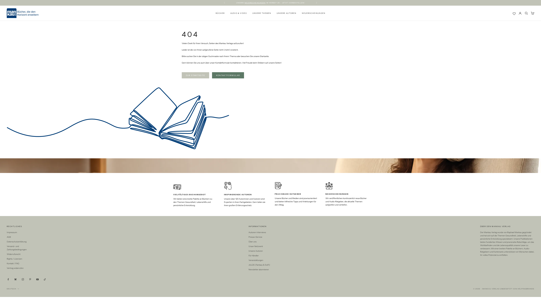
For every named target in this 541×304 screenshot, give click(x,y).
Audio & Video (238, 13)
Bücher (220, 13)
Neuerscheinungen (255, 3)
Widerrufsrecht (13, 254)
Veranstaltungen (256, 260)
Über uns (253, 241)
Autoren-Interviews (257, 232)
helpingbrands (526, 289)
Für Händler (254, 255)
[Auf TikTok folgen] (44, 279)
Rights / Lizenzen (14, 259)
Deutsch (11, 289)
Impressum (12, 232)
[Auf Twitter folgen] (15, 279)
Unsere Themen (261, 13)
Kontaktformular (228, 75)
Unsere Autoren (286, 13)
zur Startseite (195, 75)
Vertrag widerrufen (15, 268)
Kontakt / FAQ (13, 263)
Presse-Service (255, 237)
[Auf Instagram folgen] (22, 279)
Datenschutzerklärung (16, 241)
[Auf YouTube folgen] (37, 279)
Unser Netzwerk (256, 246)
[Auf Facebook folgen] (8, 279)
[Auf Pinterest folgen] (30, 279)
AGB (9, 237)
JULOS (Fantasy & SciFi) (259, 265)
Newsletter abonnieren (259, 269)
